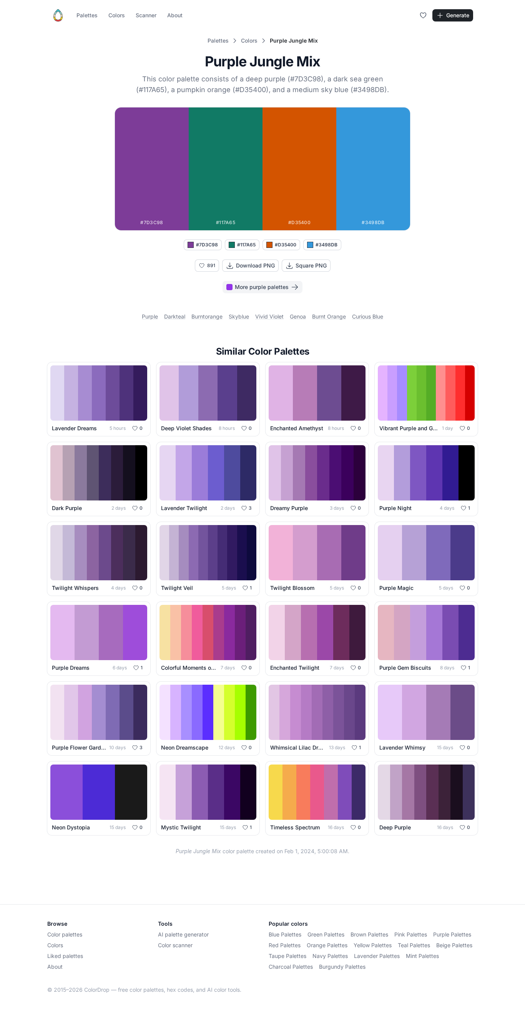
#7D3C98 (207, 245)
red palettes (285, 945)
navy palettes (330, 956)
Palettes (87, 15)
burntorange (207, 316)
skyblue (239, 316)
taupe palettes (287, 956)
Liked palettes (65, 956)
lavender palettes (377, 956)
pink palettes (410, 934)
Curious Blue (367, 316)
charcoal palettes (291, 966)
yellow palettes (373, 945)
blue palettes (285, 934)
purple (150, 316)
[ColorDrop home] (58, 15)
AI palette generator (183, 934)
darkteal (174, 316)
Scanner (146, 15)
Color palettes (64, 934)
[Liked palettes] (423, 15)
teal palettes (414, 945)
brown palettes (369, 934)
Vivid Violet (269, 316)
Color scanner (175, 945)
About (175, 15)
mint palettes (422, 956)
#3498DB (326, 245)
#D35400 (285, 245)
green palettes (325, 934)
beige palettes (454, 945)
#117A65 (246, 245)
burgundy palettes (342, 966)
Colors (116, 15)
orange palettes (327, 945)
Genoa (298, 316)
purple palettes (452, 934)
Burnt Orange (329, 316)
